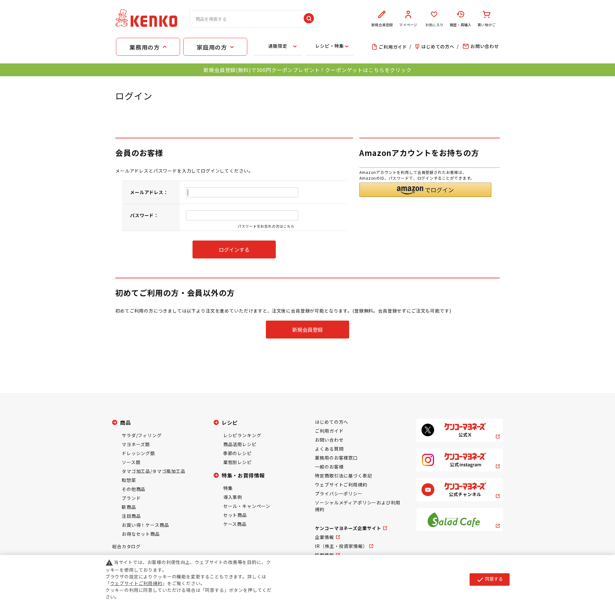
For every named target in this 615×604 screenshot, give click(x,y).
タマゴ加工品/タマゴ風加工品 (153, 471)
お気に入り (434, 24)
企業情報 (324, 537)
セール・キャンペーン (246, 506)
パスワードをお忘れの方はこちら (266, 226)
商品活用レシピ (240, 444)
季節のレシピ (237, 453)
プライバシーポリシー (338, 493)
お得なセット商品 (141, 534)
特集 (228, 488)
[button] (425, 190)
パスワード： (144, 215)
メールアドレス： (149, 192)
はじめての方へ (331, 422)
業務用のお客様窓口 (336, 457)
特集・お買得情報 (243, 475)
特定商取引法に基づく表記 (343, 475)
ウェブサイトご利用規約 (341, 484)
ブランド (131, 498)
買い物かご (487, 24)
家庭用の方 (212, 47)
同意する (489, 579)
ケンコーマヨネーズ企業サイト (348, 528)
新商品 (129, 507)
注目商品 (131, 516)
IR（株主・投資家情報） (341, 546)
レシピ (230, 422)
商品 (125, 422)
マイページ (408, 24)
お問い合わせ (329, 440)
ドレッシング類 (138, 453)
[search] (309, 19)
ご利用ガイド (329, 431)
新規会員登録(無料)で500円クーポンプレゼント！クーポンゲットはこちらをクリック (307, 70)
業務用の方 (144, 47)
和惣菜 (129, 480)
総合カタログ (126, 546)
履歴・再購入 (460, 24)
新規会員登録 (382, 24)
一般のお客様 (329, 466)
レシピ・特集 (329, 46)
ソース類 (131, 462)
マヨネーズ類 (136, 444)
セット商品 (235, 515)
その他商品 (133, 489)
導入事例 (232, 497)
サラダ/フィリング (142, 435)
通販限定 (277, 46)
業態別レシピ (237, 462)
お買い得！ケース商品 (145, 525)
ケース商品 (235, 524)
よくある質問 (329, 448)
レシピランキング (242, 435)
